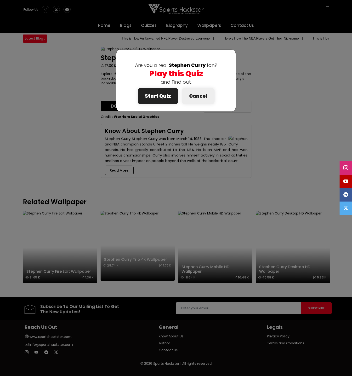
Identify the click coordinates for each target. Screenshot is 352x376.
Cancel (198, 96)
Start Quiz (158, 96)
